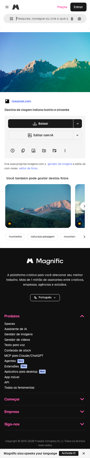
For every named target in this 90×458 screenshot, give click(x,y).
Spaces (9, 324)
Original (28, 37)
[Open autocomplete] (10, 18)
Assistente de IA (15, 329)
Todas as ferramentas (19, 388)
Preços (62, 7)
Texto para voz (14, 345)
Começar (12, 399)
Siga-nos (11, 424)
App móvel (11, 377)
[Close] (83, 453)
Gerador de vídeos (17, 340)
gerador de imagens (60, 164)
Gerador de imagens (18, 334)
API (6, 382)
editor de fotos (28, 168)
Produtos (11, 316)
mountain (70, 236)
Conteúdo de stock (17, 350)
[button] (45, 297)
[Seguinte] (84, 206)
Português (45, 297)
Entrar (78, 7)
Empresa (11, 411)
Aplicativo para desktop (24, 372)
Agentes (13, 361)
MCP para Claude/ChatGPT (23, 356)
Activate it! (69, 453)
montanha (15, 236)
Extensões (15, 366)
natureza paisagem (43, 236)
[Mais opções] (65, 150)
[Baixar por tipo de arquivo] (77, 123)
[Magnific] (45, 262)
